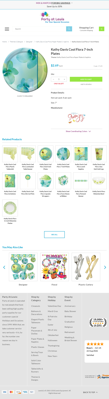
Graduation (70, 321)
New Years (52, 356)
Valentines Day (54, 306)
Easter (50, 324)
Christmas (52, 351)
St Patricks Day (53, 318)
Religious (69, 327)
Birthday (68, 316)
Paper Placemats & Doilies (37, 330)
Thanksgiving (53, 345)
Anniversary (70, 306)
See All (54, 234)
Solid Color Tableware (36, 362)
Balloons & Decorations (36, 312)
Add (86, 79)
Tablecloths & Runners (37, 370)
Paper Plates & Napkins (37, 340)
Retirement (70, 332)
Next (104, 267)
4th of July (52, 330)
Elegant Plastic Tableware (37, 321)
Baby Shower (70, 311)
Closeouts (35, 306)
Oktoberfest (53, 335)
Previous (4, 267)
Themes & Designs (35, 378)
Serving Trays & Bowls (37, 353)
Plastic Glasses (37, 347)
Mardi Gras (53, 311)
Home (4, 42)
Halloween (52, 340)
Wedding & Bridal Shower (71, 339)
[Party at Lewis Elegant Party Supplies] (54, 17)
